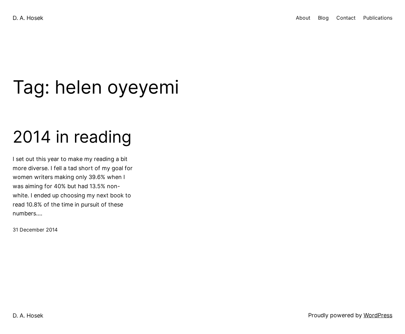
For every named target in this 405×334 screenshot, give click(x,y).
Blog (323, 18)
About (303, 18)
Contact (346, 18)
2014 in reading (72, 137)
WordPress (378, 315)
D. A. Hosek (28, 18)
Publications (377, 18)
